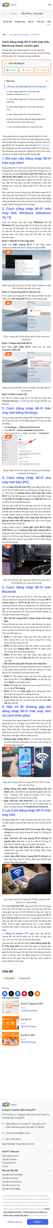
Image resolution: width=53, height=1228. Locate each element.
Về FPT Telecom (10, 1151)
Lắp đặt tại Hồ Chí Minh (12, 1174)
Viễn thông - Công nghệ (32, 13)
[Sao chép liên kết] (37, 993)
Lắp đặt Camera (9, 1159)
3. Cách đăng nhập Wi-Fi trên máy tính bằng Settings (26, 100)
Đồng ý (38, 1222)
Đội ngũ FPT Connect (19, 34)
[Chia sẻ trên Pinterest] (24, 993)
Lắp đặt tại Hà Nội (10, 1178)
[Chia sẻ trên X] (11, 993)
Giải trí (31, 22)
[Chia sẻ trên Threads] (31, 993)
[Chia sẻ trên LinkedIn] (18, 993)
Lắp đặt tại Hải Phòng (11, 1182)
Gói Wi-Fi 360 (28, 1035)
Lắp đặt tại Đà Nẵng (11, 1189)
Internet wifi (24, 978)
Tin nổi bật (7, 22)
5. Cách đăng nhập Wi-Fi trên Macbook (24, 114)
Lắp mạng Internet (10, 1156)
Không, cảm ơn (15, 1222)
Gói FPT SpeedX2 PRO (32, 1003)
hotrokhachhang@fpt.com (18, 1133)
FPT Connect (43, 145)
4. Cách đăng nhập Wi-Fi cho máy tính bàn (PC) (25, 108)
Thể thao (40, 22)
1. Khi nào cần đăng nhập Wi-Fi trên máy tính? (26, 87)
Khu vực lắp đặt (10, 1170)
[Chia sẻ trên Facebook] (4, 993)
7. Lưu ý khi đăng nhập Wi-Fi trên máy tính (25, 127)
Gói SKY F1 (26, 1019)
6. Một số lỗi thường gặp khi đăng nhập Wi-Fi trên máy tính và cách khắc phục (26, 120)
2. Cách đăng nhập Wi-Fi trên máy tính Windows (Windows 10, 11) (23, 92)
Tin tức (13, 13)
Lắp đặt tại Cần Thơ (11, 1185)
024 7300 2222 (13, 1139)
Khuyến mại (20, 22)
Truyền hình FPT (9, 1163)
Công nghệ (9, 978)
